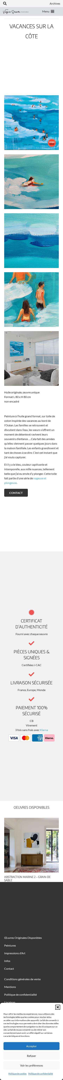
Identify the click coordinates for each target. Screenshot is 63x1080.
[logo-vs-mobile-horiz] (16, 11)
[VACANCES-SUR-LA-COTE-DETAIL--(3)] (31, 299)
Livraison (9, 1002)
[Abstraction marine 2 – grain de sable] (31, 845)
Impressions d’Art (14, 953)
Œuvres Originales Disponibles (23, 937)
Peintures (10, 945)
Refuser (31, 1055)
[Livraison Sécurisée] (31, 674)
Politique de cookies (17, 1073)
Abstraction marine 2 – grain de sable (27, 878)
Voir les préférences (31, 1065)
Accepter (31, 1046)
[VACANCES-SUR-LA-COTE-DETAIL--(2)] (31, 240)
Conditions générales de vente (22, 979)
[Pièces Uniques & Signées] (31, 643)
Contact (9, 968)
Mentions (10, 986)
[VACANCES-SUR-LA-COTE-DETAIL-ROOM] (31, 358)
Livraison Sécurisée (31, 682)
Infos (7, 960)
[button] (57, 1007)
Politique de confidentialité (40, 1073)
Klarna (44, 730)
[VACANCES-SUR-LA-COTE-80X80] (31, 122)
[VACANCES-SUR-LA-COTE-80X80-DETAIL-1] (31, 181)
